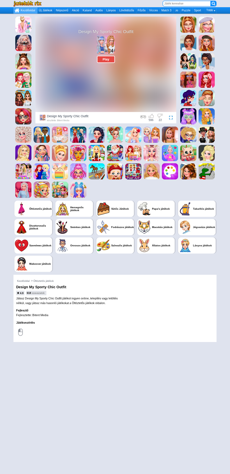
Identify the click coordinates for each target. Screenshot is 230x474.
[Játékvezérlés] (143, 118)
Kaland (87, 10)
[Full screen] (170, 118)
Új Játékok (45, 10)
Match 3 (166, 10)
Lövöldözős (126, 10)
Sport (197, 10)
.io (176, 10)
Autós (99, 10)
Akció (75, 10)
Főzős (142, 10)
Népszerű (62, 10)
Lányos (111, 10)
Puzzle (186, 10)
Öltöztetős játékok (43, 280)
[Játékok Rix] (27, 3)
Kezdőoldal (28, 10)
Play (106, 59)
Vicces (153, 10)
